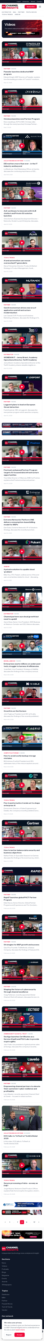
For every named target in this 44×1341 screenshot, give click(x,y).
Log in (19, 1)
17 (34, 1222)
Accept (19, 1335)
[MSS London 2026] (22, 425)
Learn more (20, 1330)
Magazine (5, 1275)
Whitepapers (7, 1285)
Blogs (4, 1272)
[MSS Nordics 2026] (22, 432)
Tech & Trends (7, 14)
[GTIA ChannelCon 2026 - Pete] (22, 33)
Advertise (25, 1)
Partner (21, 12)
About (33, 1)
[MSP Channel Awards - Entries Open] (22, 1212)
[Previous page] (5, 1222)
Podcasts (5, 1269)
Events (4, 1278)
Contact (39, 1)
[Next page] (39, 1222)
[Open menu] (40, 6)
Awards (4, 1282)
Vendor (17, 14)
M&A (14, 12)
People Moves (31, 12)
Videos (4, 1266)
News (4, 1263)
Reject (8, 1335)
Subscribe (31, 7)
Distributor (6, 12)
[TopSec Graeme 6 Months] (22, 1204)
